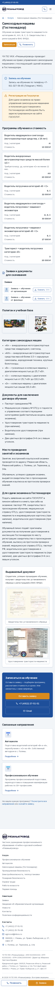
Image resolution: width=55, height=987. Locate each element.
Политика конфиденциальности (17, 915)
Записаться (9, 44)
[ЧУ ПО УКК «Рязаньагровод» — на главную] (13, 9)
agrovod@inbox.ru (13, 934)
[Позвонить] (44, 9)
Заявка (42, 983)
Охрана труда (8, 882)
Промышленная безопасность (16, 871)
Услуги (10, 18)
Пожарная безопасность (13, 878)
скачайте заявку (26, 804)
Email (29, 711)
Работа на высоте (10, 885)
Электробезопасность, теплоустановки (21, 874)
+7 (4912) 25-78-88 (14, 930)
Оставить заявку (27, 696)
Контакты (6, 911)
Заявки (5, 900)
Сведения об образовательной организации (23, 904)
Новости (6, 908)
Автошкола (7, 863)
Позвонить (28, 44)
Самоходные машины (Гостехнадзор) (19, 867)
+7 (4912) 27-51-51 (10, 2)
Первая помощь (9, 889)
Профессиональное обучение (16, 859)
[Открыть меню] (50, 9)
